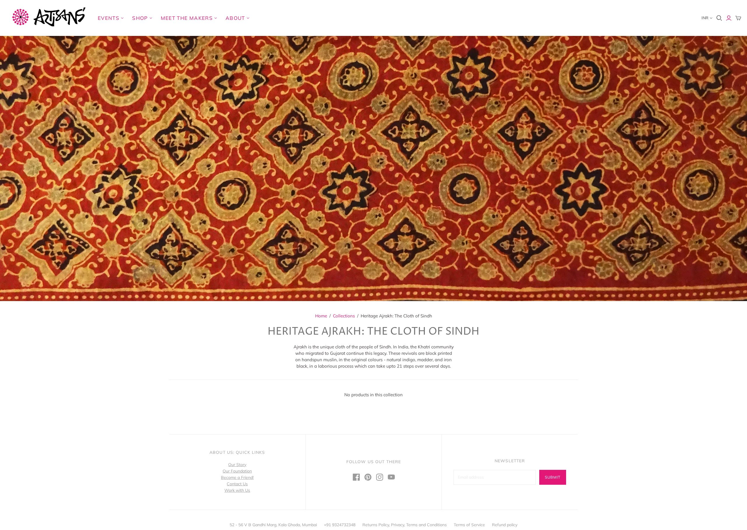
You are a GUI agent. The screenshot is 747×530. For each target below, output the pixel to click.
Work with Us (237, 490)
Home (321, 316)
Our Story (237, 464)
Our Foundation (237, 471)
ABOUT (235, 18)
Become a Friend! (237, 477)
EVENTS (108, 18)
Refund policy (504, 524)
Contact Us (237, 483)
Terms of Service (469, 524)
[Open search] (719, 18)
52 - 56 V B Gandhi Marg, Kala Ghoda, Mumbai (273, 524)
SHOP (140, 18)
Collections (344, 316)
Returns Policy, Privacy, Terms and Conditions (404, 524)
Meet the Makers (187, 18)
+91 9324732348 (339, 524)
